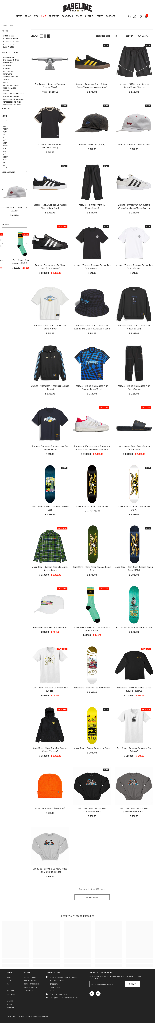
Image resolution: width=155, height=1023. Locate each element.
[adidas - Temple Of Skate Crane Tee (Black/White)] (92, 242)
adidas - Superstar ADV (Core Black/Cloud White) (50, 266)
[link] (15, 961)
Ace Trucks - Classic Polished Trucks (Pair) (50, 85)
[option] (21, 199)
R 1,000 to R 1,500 (11, 41)
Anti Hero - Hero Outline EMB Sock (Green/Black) (92, 629)
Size (4, 116)
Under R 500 (8, 36)
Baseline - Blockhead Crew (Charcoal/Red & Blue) (134, 810)
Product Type (10, 52)
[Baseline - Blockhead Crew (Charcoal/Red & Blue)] (134, 786)
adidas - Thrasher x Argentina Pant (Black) (134, 387)
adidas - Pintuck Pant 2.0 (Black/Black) (92, 206)
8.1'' (4, 140)
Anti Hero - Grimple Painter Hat (50, 627)
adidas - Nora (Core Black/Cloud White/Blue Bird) (50, 206)
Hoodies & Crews (10, 77)
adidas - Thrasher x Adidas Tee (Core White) (50, 327)
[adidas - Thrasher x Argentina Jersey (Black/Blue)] (92, 363)
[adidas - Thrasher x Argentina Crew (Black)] (134, 303)
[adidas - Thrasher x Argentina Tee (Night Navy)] (50, 424)
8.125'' (5, 146)
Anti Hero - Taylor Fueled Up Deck (92, 748)
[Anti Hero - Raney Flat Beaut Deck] (92, 665)
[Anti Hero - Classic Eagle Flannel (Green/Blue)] (50, 544)
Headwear (7, 74)
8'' (3, 137)
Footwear (7, 66)
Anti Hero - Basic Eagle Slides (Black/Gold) (134, 447)
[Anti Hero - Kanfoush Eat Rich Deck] (134, 605)
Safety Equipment (11, 85)
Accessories (8, 57)
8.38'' (5, 160)
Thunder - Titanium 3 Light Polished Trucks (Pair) (21, 209)
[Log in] (134, 16)
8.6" (4, 165)
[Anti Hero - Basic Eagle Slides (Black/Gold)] (134, 424)
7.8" (4, 135)
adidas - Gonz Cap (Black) (92, 145)
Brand (6, 108)
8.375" (5, 157)
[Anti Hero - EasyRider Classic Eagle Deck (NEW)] (134, 544)
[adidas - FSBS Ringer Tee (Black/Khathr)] (50, 122)
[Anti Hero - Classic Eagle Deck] (92, 484)
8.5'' (4, 163)
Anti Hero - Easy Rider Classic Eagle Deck (92, 568)
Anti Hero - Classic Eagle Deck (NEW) (134, 508)
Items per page (103, 36)
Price (5, 31)
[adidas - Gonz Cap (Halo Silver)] (134, 122)
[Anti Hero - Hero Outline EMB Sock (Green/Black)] (92, 605)
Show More (92, 897)
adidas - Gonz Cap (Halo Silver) (134, 145)
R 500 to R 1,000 (10, 39)
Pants (5, 82)
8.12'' (5, 143)
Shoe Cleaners (9, 88)
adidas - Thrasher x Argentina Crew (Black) (134, 327)
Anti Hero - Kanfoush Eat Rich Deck (134, 627)
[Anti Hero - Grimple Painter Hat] (50, 605)
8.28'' (5, 151)
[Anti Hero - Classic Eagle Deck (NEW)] (134, 484)
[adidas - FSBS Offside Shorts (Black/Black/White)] (134, 61)
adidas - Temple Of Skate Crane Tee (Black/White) (92, 266)
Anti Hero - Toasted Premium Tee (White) (134, 749)
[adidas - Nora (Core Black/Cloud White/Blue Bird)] (50, 182)
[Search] (129, 16)
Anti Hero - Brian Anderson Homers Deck (50, 508)
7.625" (5, 129)
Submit (132, 984)
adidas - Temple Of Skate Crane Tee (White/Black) (134, 266)
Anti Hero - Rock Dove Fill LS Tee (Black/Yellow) (134, 689)
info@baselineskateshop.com (64, 998)
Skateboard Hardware (13, 99)
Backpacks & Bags (11, 60)
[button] (2, 190)
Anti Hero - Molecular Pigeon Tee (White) (14, 261)
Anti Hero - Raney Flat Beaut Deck (92, 688)
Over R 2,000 (8, 47)
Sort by (129, 36)
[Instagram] (98, 993)
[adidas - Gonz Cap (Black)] (92, 122)
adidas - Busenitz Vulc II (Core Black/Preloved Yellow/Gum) (92, 85)
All (11, 25)
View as (34, 36)
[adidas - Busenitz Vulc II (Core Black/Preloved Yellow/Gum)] (92, 61)
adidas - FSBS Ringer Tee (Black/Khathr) (50, 146)
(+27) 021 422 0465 (58, 994)
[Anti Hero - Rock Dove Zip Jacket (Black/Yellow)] (50, 725)
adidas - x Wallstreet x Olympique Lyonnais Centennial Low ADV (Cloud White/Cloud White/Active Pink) (92, 448)
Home (4, 25)
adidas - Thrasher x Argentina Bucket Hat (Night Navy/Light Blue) (92, 327)
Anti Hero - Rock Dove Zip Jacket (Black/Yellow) (50, 749)
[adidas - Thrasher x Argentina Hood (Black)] (50, 363)
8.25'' (5, 149)
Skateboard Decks (11, 96)
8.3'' (4, 154)
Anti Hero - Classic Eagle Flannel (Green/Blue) (50, 568)
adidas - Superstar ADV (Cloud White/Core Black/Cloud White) (134, 206)
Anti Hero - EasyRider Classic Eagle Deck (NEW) (134, 568)
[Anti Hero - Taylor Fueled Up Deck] (92, 725)
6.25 (4, 126)
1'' (3, 123)
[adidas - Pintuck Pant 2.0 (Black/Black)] (92, 182)
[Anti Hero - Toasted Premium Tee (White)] (134, 725)
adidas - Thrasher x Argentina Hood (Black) (50, 387)
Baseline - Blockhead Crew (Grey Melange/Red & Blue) (50, 870)
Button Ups (8, 63)
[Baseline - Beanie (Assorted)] (50, 786)
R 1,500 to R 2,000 (11, 44)
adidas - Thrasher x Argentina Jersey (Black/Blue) (92, 387)
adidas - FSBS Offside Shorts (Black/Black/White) (134, 85)
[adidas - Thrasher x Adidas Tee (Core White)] (50, 303)
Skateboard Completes (13, 94)
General (6, 68)
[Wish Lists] (140, 16)
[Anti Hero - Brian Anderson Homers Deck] (50, 484)
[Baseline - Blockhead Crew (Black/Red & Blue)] (92, 786)
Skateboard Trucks (12, 102)
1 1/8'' (5, 121)
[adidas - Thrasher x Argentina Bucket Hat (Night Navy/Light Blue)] (92, 303)
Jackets (6, 80)
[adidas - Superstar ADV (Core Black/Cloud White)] (50, 242)
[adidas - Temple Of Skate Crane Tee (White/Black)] (134, 242)
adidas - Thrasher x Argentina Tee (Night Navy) (50, 447)
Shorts (6, 91)
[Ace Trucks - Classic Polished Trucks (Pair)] (50, 61)
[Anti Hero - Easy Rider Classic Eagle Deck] (92, 544)
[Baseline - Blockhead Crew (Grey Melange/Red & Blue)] (50, 846)
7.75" (5, 132)
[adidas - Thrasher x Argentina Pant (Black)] (134, 363)
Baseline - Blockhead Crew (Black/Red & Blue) (92, 810)
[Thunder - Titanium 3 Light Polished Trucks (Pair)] (21, 191)
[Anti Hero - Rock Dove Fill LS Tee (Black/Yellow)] (134, 665)
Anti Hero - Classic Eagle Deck (92, 507)
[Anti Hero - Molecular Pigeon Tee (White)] (14, 244)
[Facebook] (91, 993)
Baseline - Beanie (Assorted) (50, 808)
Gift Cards (8, 71)
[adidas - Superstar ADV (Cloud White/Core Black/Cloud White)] (134, 182)
